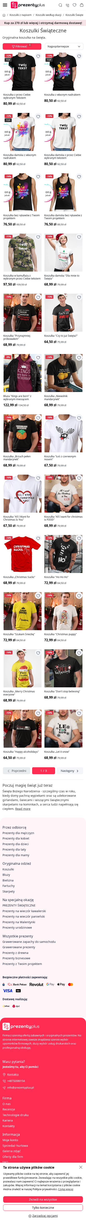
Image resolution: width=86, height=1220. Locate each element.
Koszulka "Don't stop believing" (62, 691)
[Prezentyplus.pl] (29, 5)
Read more (22, 809)
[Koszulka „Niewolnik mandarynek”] (63, 373)
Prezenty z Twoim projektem (22, 964)
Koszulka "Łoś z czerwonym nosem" (60, 458)
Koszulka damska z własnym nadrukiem (19, 157)
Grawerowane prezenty (19, 947)
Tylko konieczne (43, 1208)
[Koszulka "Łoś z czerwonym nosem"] (63, 433)
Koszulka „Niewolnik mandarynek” (55, 398)
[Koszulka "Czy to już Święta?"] (63, 313)
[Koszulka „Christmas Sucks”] (23, 554)
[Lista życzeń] (74, 5)
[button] (81, 5)
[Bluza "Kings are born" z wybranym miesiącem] (23, 373)
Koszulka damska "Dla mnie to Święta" (61, 277)
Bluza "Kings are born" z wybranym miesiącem (17, 398)
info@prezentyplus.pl (20, 1087)
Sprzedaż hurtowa (15, 1146)
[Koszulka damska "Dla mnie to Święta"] (63, 253)
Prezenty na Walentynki (19, 922)
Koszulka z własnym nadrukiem (62, 94)
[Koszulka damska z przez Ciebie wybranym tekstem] (63, 132)
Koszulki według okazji (48, 15)
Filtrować (23, 46)
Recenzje (9, 1109)
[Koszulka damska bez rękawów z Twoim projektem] (63, 192)
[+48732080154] (67, 5)
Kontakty (9, 1126)
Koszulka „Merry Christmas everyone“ (19, 693)
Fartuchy (9, 886)
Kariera (8, 1120)
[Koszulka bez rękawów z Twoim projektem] (23, 192)
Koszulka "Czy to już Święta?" (61, 335)
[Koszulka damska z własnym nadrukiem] (23, 132)
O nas (7, 1104)
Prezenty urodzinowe (17, 927)
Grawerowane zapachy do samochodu (29, 942)
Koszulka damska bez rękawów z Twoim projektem (63, 217)
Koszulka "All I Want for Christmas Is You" (16, 518)
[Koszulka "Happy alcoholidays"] (23, 729)
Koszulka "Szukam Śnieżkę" (19, 634)
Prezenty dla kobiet (16, 838)
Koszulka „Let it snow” (56, 751)
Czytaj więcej (65, 1189)
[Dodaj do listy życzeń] (38, 56)
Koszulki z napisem (21, 15)
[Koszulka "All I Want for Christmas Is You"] (23, 494)
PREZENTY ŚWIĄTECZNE (19, 905)
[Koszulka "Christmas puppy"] (63, 611)
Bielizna (8, 880)
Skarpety (9, 891)
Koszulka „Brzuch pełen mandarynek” (16, 458)
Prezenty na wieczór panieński (24, 916)
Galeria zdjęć (12, 1151)
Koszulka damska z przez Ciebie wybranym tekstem (62, 157)
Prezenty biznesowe (16, 958)
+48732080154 (16, 1081)
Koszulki (8, 869)
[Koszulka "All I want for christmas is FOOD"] (63, 494)
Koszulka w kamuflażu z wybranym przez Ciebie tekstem (21, 277)
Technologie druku (16, 1115)
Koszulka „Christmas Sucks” (19, 577)
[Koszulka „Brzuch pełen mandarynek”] (23, 433)
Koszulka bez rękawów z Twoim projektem (21, 217)
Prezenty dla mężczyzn (18, 833)
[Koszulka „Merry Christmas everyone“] (23, 668)
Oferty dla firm (13, 1157)
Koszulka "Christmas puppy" (60, 634)
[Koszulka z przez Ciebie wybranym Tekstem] (23, 72)
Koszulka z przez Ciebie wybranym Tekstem (16, 96)
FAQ (5, 1162)
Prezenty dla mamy (16, 855)
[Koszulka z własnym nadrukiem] (63, 72)
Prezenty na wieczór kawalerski (24, 911)
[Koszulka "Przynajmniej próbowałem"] (23, 313)
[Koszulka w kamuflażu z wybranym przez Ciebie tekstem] (23, 253)
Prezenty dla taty (14, 849)
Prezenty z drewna (15, 953)
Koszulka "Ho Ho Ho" (56, 577)
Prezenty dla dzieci (16, 844)
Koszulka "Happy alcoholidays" (21, 751)
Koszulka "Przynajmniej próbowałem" (16, 337)
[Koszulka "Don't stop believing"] (63, 668)
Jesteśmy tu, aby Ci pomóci (20, 1067)
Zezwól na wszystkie (43, 1199)
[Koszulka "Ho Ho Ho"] (63, 554)
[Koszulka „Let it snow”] (63, 729)
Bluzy (6, 875)
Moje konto (10, 1140)
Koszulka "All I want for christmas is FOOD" (63, 518)
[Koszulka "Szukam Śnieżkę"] (23, 611)
